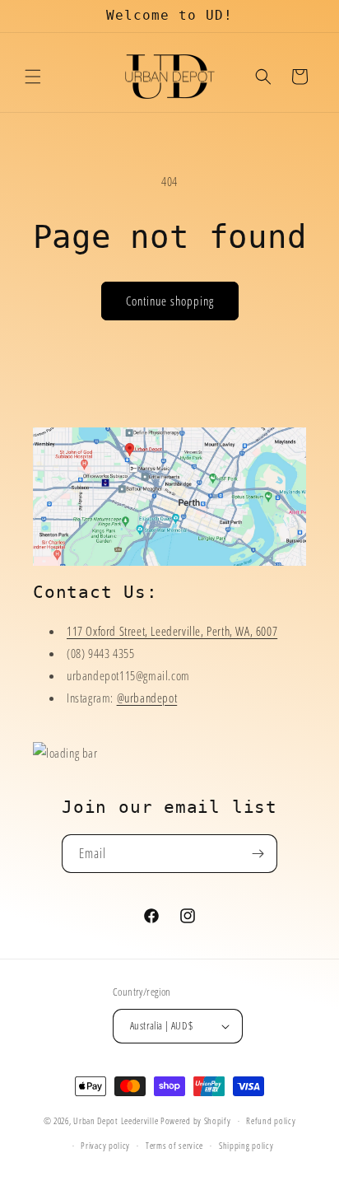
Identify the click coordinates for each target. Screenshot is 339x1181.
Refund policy (270, 1120)
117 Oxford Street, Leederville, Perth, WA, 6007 (172, 631)
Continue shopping (170, 300)
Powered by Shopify (195, 1120)
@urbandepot (147, 697)
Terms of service (174, 1145)
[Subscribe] (258, 853)
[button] (33, 76)
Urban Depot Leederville (115, 1120)
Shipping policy (246, 1145)
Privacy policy (105, 1145)
